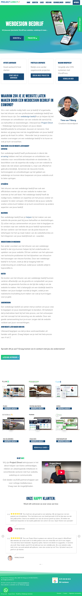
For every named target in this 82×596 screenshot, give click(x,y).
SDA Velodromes (8, 439)
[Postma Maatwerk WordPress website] (41, 390)
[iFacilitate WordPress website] (41, 422)
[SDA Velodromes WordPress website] (14, 422)
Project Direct (47, 123)
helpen (29, 217)
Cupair (58, 406)
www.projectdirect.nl (23, 583)
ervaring (4, 156)
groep (27, 585)
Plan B (5, 406)
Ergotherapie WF (61, 439)
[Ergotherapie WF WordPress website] (67, 422)
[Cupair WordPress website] (67, 390)
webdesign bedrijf (28, 116)
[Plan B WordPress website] (14, 390)
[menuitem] (28, 2)
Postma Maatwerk (35, 406)
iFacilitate (33, 439)
